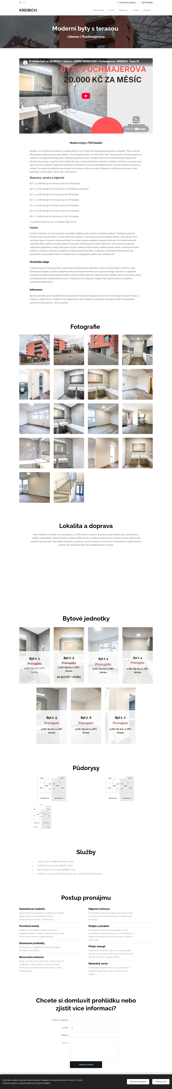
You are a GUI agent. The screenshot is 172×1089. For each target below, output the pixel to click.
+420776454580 (147, 2)
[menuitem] (98, 10)
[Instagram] (24, 2)
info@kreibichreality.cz (127, 2)
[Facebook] (20, 2)
